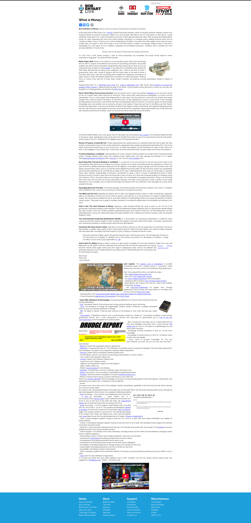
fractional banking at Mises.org (93, 158)
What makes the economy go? (140, 274)
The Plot (106, 505)
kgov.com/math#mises (139, 287)
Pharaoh (129, 416)
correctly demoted (94, 379)
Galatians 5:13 (152, 93)
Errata (153, 512)
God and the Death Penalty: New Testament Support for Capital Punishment (123, 294)
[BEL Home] (90, 9)
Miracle (82, 346)
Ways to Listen (85, 510)
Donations (131, 505)
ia (90, 396)
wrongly (110, 33)
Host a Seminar (133, 510)
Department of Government (105, 296)
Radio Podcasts (85, 502)
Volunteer (131, 502)
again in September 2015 (129, 85)
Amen (82, 405)
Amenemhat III (137, 416)
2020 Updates (134, 158)
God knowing (95, 438)
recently (107, 68)
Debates (106, 510)
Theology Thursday (132, 10)
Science (106, 507)
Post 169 (113, 158)
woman (83, 359)
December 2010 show (107, 85)
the (99, 399)
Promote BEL (133, 507)
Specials (106, 512)
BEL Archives (84, 505)
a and (86, 396)
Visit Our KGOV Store (147, 10)
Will (81, 311)
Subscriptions (109, 515)
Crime (82, 456)
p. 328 (118, 239)
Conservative (85, 315)
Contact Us (132, 515)
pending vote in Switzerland (151, 264)
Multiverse (83, 348)
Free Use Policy (134, 512)
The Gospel (156, 502)
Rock (82, 394)
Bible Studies (109, 502)
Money (82, 372)
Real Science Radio (121, 10)
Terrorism (83, 353)
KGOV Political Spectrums (137, 279)
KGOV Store (124, 296)
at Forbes (137, 285)
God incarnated (92, 368)
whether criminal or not (127, 374)
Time (82, 306)
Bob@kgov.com (95, 460)
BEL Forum (118, 89)
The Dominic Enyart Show (164, 10)
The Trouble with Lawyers (142, 276)
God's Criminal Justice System (155, 281)
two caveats (144, 135)
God (81, 304)
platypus (161, 427)
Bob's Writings (157, 505)
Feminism (83, 370)
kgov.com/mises (143, 292)
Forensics (83, 374)
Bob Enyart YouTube (88, 507)
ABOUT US (156, 515)
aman (84, 416)
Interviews (155, 507)
